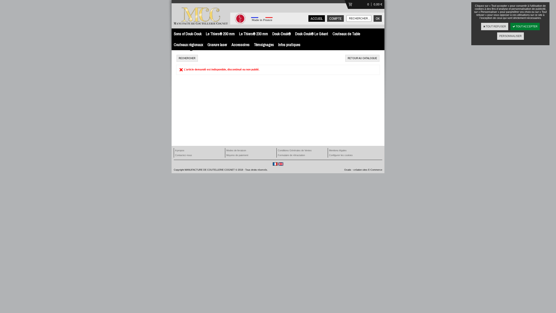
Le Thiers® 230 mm (253, 34)
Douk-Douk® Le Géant (311, 34)
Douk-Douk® (281, 34)
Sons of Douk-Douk (188, 34)
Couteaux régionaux (188, 44)
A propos (179, 150)
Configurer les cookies (341, 155)
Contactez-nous (183, 155)
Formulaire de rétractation (291, 155)
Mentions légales (338, 150)
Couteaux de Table (346, 34)
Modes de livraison (236, 150)
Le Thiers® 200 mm (220, 34)
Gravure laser (217, 44)
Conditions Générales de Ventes (295, 150)
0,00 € (378, 4)
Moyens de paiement (237, 155)
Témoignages (264, 44)
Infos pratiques (289, 44)
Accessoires (241, 44)
